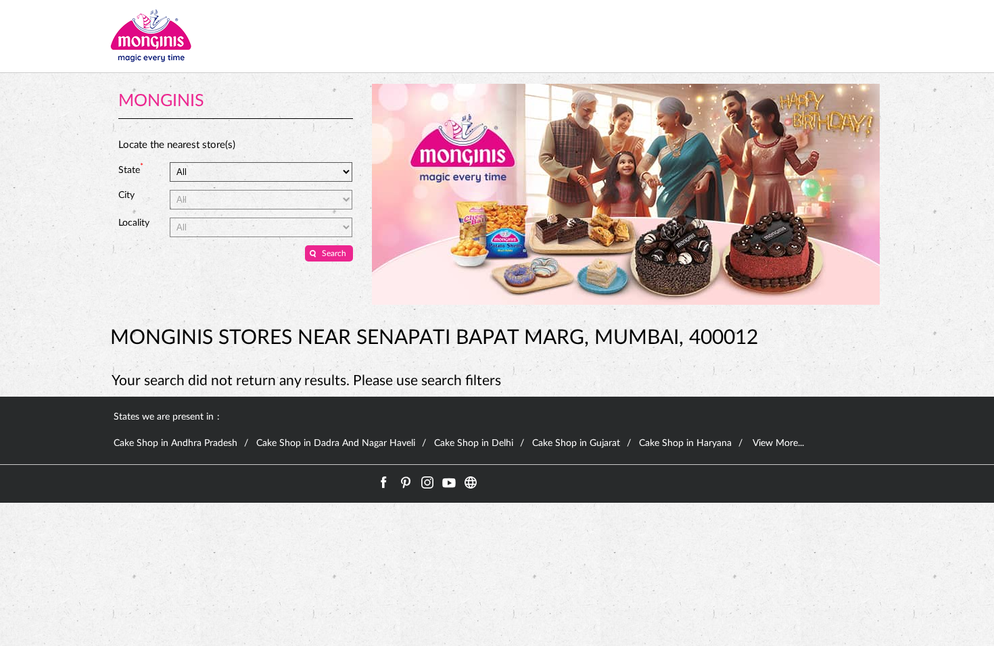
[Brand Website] (470, 482)
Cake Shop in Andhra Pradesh (175, 443)
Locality (133, 223)
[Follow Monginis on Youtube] (449, 482)
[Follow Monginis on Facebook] (384, 482)
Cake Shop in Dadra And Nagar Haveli (335, 443)
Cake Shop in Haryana (685, 443)
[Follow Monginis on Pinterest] (405, 482)
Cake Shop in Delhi (473, 443)
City (126, 195)
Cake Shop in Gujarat (576, 443)
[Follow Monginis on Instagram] (427, 482)
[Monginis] (150, 36)
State (130, 169)
